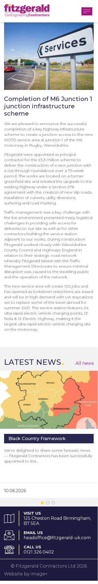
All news (84, 363)
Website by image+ (26, 573)
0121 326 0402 (39, 552)
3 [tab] (54, 504)
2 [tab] (49, 504)
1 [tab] (43, 504)
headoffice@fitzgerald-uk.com (57, 537)
